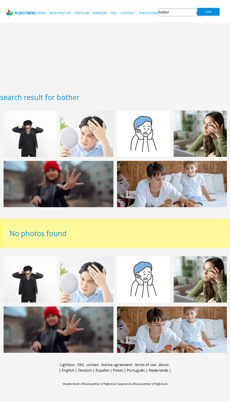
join (208, 12)
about (164, 364)
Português (136, 370)
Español (102, 370)
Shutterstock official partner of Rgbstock (89, 384)
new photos (60, 13)
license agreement (116, 364)
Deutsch (85, 370)
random (100, 13)
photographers (153, 13)
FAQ (114, 13)
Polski (118, 370)
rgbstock (25, 13)
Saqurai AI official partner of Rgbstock (142, 384)
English (68, 370)
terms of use (145, 364)
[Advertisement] (115, 56)
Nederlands (158, 370)
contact (127, 13)
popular (82, 13)
